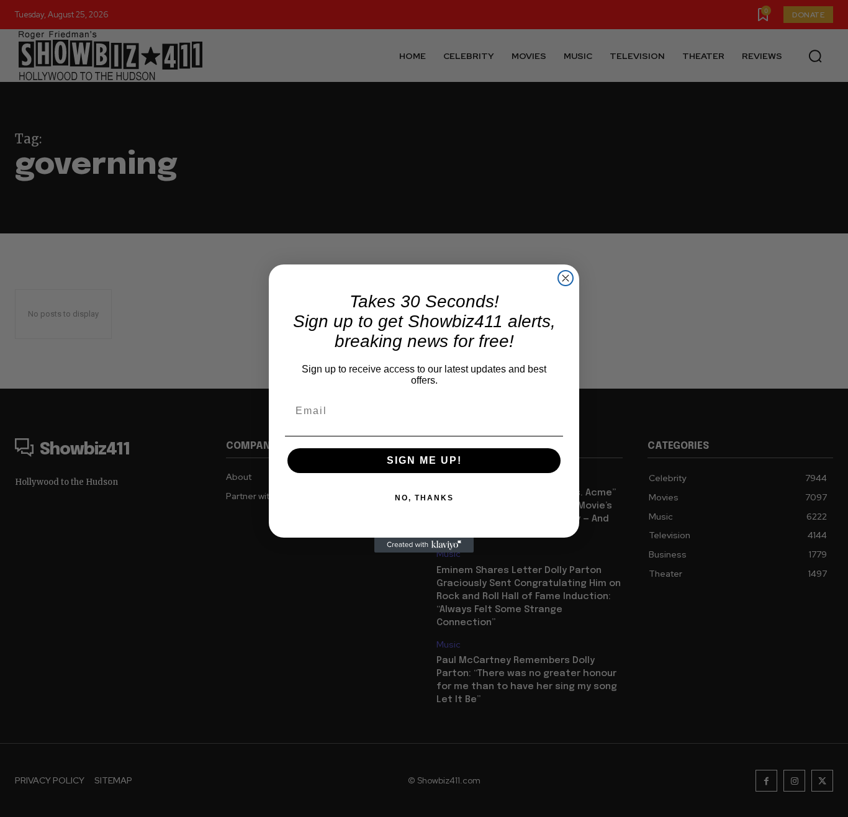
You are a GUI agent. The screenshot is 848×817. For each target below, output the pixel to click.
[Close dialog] (565, 278)
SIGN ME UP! (424, 460)
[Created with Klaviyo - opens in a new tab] (424, 545)
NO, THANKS (424, 498)
